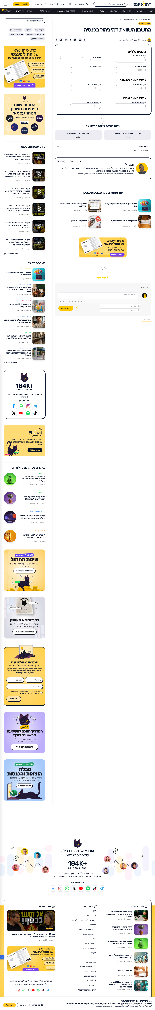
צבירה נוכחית (96, 57)
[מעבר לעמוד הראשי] (142, 3)
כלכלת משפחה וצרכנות (66, 11)
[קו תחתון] (66, 301)
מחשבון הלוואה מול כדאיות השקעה (124, 221)
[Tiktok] (35, 413)
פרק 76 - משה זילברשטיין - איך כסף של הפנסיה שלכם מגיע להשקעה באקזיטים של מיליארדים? (18, 243)
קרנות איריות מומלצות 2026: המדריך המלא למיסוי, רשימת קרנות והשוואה (119, 914)
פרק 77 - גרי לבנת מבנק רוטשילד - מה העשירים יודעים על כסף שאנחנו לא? (17, 225)
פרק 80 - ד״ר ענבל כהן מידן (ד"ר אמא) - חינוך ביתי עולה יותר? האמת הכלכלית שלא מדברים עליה (17, 174)
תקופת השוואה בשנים (93, 66)
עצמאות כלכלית (45, 11)
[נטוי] (63, 301)
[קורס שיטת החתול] (24, 570)
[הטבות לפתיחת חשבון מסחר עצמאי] (24, 114)
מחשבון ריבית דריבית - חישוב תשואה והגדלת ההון (73, 205)
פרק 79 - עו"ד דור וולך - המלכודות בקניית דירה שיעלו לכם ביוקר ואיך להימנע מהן (17, 191)
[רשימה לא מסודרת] (75, 301)
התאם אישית (36, 1005)
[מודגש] (60, 301)
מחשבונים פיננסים (141, 19)
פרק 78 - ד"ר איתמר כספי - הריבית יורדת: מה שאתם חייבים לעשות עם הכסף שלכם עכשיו (18, 208)
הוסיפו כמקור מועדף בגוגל (87, 990)
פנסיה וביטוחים (87, 11)
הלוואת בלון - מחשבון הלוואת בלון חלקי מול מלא (121, 205)
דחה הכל (23, 1005)
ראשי (151, 11)
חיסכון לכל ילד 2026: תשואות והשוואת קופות (20, 305)
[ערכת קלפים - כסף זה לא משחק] (24, 617)
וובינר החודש (91, 915)
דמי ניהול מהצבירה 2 (94, 102)
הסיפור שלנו (126, 11)
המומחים (7, 11)
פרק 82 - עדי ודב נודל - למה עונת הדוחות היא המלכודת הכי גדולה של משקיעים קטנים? (17, 156)
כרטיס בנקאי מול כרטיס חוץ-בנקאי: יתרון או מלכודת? (17, 321)
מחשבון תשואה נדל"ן (79, 221)
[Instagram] (28, 406)
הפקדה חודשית (140, 66)
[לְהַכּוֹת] (69, 301)
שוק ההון (113, 11)
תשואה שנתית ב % (139, 56)
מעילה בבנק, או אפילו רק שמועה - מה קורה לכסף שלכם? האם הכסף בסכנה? (18, 353)
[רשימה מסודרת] (72, 301)
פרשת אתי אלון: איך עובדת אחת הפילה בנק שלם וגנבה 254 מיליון (18, 337)
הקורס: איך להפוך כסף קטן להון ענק (83, 920)
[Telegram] (35, 406)
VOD (94, 939)
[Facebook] (14, 406)
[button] (2, 957)
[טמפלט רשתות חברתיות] (28, 413)
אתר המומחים (91, 981)
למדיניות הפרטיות (27, 694)
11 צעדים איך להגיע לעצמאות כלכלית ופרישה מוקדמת (34, 536)
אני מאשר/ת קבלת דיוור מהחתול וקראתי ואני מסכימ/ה (25, 693)
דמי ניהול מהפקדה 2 (139, 102)
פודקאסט (93, 925)
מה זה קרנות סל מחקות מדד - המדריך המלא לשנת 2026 (34, 498)
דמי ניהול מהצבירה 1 (94, 84)
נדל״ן (102, 11)
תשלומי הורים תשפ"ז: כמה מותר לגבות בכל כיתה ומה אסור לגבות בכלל (19, 289)
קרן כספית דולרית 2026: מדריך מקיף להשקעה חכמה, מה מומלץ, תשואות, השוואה (120, 984)
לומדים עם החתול (90, 943)
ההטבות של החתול (89, 934)
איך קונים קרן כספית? (124, 970)
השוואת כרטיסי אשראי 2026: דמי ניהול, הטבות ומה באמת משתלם (32, 517)
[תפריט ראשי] (5, 4)
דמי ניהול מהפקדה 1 (139, 84)
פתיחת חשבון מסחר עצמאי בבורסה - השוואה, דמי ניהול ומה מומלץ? (33, 478)
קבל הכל (9, 1005)
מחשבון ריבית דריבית (24, 11)
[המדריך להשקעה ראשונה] (24, 732)
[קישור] (81, 301)
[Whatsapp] (21, 406)
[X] (14, 413)
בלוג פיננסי (140, 11)
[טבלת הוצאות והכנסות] (24, 780)
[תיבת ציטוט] (78, 301)
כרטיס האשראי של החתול (87, 929)
